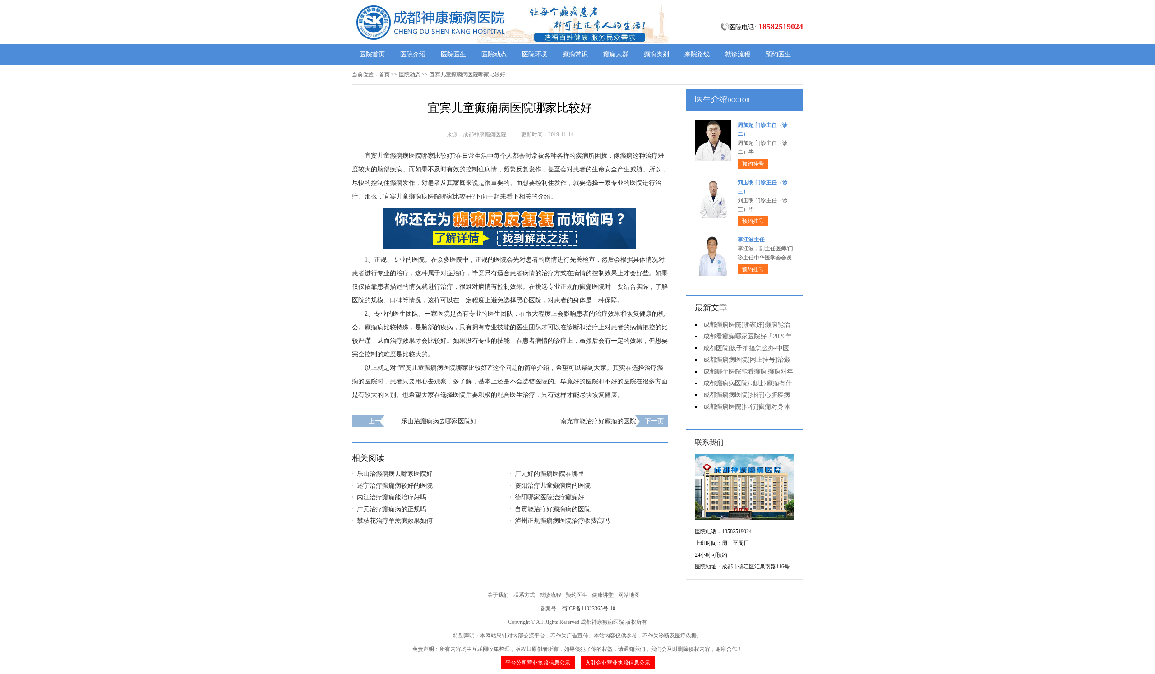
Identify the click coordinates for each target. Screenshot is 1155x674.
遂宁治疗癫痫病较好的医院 (395, 485)
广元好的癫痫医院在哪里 (549, 474)
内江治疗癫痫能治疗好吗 (391, 497)
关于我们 (498, 595)
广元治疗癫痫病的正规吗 (391, 509)
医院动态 (494, 54)
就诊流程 (737, 54)
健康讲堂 (603, 595)
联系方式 (524, 595)
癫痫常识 (575, 54)
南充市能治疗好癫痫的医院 (598, 421)
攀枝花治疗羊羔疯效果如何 (395, 520)
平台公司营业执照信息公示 (537, 663)
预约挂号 (753, 164)
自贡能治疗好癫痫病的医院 (553, 509)
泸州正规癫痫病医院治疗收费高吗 (562, 520)
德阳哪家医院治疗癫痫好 (549, 497)
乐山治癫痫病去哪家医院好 (439, 421)
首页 (384, 74)
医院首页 (372, 54)
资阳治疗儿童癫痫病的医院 (553, 485)
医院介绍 (412, 54)
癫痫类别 (656, 54)
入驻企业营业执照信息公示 (617, 663)
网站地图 (629, 595)
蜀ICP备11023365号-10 (588, 608)
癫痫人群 (615, 54)
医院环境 (534, 54)
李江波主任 (751, 239)
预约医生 (778, 54)
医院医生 (453, 54)
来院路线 (697, 54)
